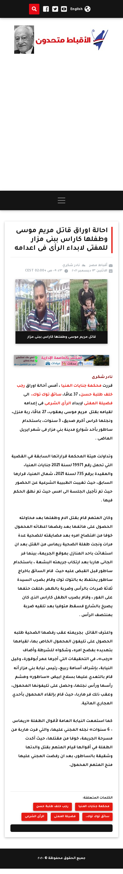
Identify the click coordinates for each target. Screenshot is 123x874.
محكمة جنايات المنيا (81, 386)
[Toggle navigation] (61, 200)
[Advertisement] (61, 122)
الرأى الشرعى (57, 403)
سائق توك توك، (46, 395)
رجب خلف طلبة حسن (52, 806)
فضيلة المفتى (98, 403)
